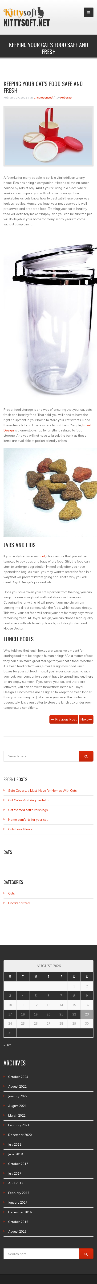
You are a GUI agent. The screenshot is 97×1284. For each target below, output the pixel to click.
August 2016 (17, 1231)
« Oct (7, 1045)
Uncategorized (43, 97)
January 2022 (18, 1096)
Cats (11, 893)
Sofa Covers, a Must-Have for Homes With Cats (42, 790)
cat (42, 556)
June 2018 (15, 1154)
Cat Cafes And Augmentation (29, 800)
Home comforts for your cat (28, 819)
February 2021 (18, 1125)
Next (85, 719)
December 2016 (20, 1212)
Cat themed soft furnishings (28, 810)
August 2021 (17, 1106)
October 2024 (18, 1077)
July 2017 (14, 1173)
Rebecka (66, 97)
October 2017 (18, 1164)
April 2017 (15, 1183)
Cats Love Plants (20, 829)
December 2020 (20, 1135)
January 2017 (18, 1202)
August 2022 (17, 1086)
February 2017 (18, 1193)
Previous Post (65, 719)
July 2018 (14, 1144)
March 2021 (17, 1115)
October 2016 (18, 1222)
